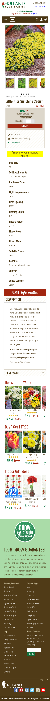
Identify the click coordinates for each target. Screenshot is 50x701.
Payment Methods (32, 619)
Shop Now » (34, 14)
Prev (9, 84)
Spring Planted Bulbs (16, 96)
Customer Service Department (14, 562)
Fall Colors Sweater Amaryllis (31, 500)
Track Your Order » (40, 6)
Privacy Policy (31, 615)
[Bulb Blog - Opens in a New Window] (38, 690)
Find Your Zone (8, 599)
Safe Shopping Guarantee (35, 623)
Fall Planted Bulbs (9, 635)
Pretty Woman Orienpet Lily (13, 411)
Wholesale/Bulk (9, 663)
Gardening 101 (8, 591)
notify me (25, 126)
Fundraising (7, 623)
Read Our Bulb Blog (10, 611)
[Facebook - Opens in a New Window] (16, 690)
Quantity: (18, 121)
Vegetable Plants (9, 647)
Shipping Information (33, 603)
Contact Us (30, 595)
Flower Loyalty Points (10, 595)
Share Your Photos (9, 627)
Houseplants (7, 659)
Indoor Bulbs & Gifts (10, 655)
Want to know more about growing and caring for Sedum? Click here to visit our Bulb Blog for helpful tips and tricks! (23, 353)
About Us (29, 587)
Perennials (26, 96)
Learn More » (44, 698)
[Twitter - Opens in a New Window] (32, 690)
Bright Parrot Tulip (13, 454)
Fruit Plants (7, 643)
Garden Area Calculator (11, 607)
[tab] (25, 299)
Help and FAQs (31, 607)
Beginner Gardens (9, 603)
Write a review (15, 134)
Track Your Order (32, 611)
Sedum (33, 96)
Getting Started (9, 587)
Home (6, 96)
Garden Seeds (8, 651)
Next (41, 84)
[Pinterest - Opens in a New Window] (21, 690)
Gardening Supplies (10, 615)
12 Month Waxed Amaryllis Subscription (13, 500)
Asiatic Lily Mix (32, 410)
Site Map (30, 627)
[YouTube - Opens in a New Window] (43, 690)
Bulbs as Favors (8, 619)
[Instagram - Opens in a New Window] (27, 690)
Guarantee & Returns (33, 599)
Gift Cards (7, 671)
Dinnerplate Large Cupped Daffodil (32, 456)
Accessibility (30, 591)
